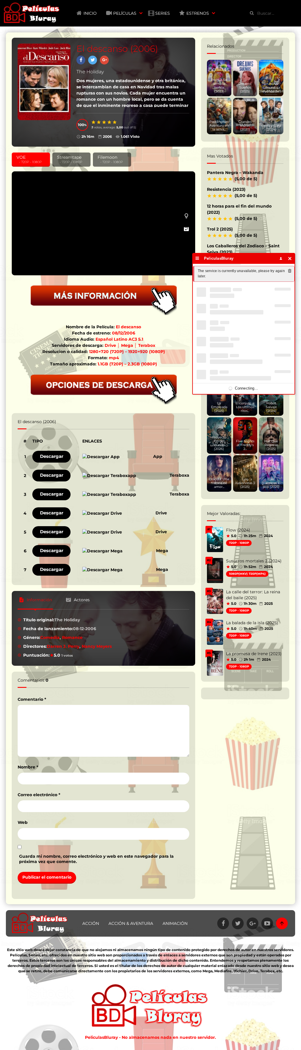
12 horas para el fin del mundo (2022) (239, 209)
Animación (175, 923)
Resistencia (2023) (226, 189)
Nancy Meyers (97, 646)
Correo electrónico (39, 794)
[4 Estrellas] (109, 122)
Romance (72, 637)
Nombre (28, 767)
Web (23, 822)
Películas (124, 13)
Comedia (50, 637)
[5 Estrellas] (115, 122)
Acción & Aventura (130, 923)
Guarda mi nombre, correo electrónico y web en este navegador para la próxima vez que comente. (96, 859)
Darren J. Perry (63, 646)
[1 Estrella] (93, 122)
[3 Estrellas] (104, 122)
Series (162, 13)
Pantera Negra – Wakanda (235, 172)
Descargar (51, 456)
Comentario (32, 699)
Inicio (90, 13)
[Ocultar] (290, 258)
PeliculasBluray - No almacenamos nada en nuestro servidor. (150, 1037)
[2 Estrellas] (99, 122)
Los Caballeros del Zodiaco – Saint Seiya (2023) (243, 249)
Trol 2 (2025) (220, 229)
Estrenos (197, 13)
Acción (90, 923)
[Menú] (197, 258)
